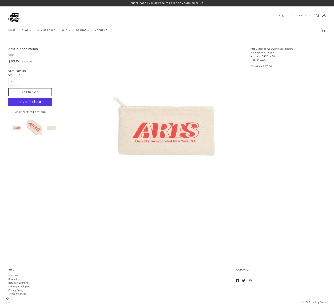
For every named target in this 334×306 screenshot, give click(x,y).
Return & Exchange (19, 282)
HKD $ (303, 15)
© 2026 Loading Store (314, 302)
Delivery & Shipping (19, 286)
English (283, 15)
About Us (13, 275)
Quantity (13, 74)
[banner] (14, 17)
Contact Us (14, 279)
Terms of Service (17, 293)
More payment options (30, 112)
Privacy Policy (15, 290)
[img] (318, 15)
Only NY (13, 54)
